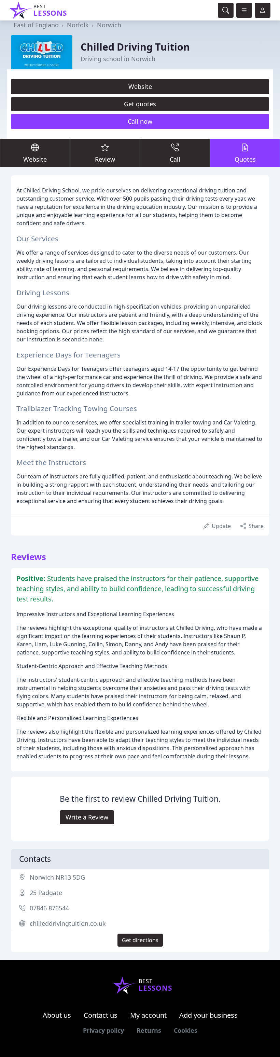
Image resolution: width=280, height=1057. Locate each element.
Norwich (109, 25)
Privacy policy (103, 1030)
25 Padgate (46, 893)
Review (105, 159)
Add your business (208, 1015)
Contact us (100, 1015)
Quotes (245, 159)
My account (148, 1015)
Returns (149, 1030)
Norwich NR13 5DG (57, 877)
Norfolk (78, 25)
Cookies (185, 1030)
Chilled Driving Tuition (135, 46)
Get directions (140, 940)
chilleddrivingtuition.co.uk (68, 923)
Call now (140, 121)
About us (57, 1015)
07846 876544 (49, 908)
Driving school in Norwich (118, 59)
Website (140, 86)
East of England (36, 25)
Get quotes (140, 104)
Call (175, 159)
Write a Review (87, 817)
